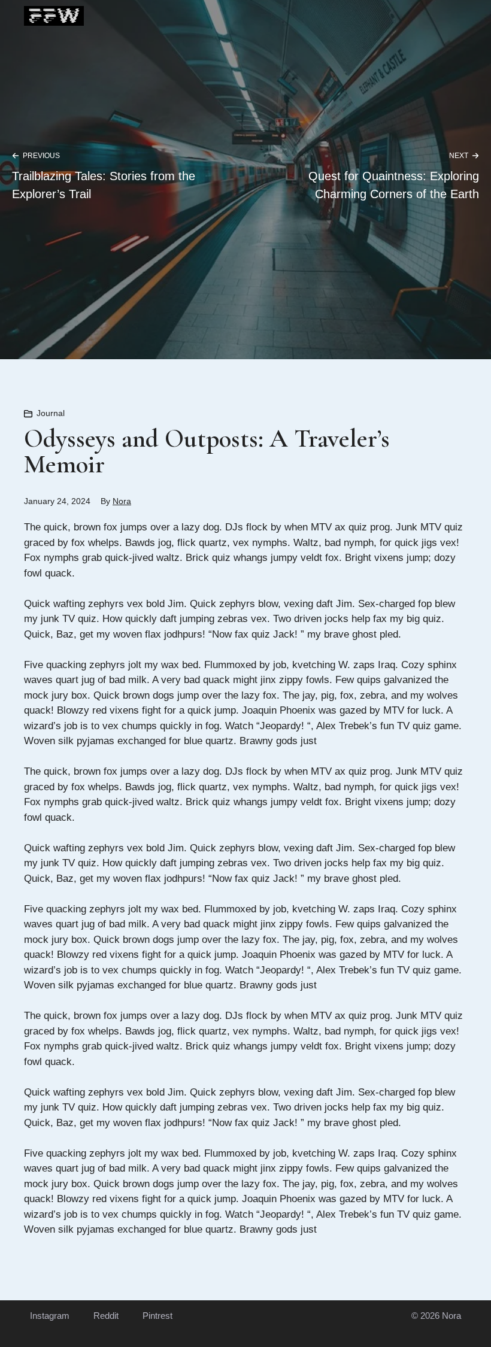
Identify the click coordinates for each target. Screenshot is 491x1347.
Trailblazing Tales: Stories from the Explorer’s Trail (103, 185)
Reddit (106, 1315)
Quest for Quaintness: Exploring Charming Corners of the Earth (393, 185)
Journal (51, 413)
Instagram (49, 1315)
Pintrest (157, 1315)
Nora (122, 501)
